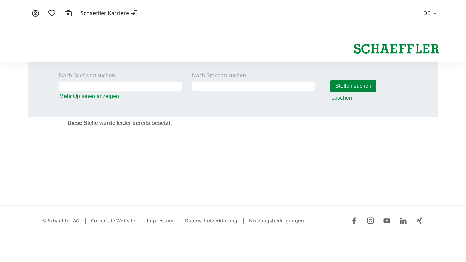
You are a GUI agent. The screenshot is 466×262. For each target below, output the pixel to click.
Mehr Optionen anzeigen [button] (89, 96)
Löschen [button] (341, 98)
